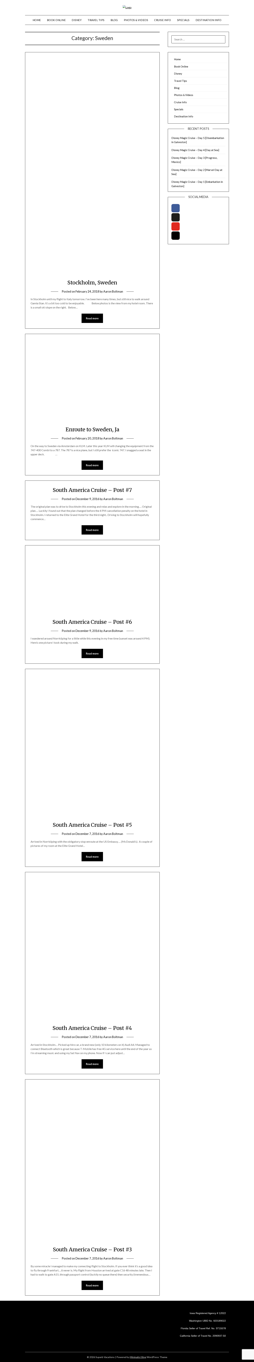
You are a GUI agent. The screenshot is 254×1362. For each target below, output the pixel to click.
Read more (92, 318)
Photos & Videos (136, 20)
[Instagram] (175, 235)
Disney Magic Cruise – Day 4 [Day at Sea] (195, 150)
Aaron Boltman (113, 291)
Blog (114, 20)
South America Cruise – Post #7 (92, 490)
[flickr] (175, 217)
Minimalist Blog (138, 1357)
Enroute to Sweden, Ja (92, 429)
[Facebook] (175, 208)
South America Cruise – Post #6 (92, 622)
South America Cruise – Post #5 (92, 825)
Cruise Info (162, 20)
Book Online (56, 20)
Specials (183, 20)
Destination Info (209, 20)
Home (37, 20)
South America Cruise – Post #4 (92, 1028)
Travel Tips (96, 20)
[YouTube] (175, 226)
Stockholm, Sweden (92, 282)
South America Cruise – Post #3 (92, 1249)
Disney (77, 20)
